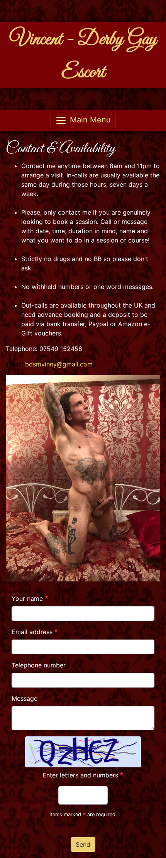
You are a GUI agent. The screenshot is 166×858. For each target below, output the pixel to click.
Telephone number (39, 665)
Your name (27, 598)
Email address (32, 632)
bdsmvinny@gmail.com (59, 364)
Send (83, 844)
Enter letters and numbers (80, 775)
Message (24, 698)
